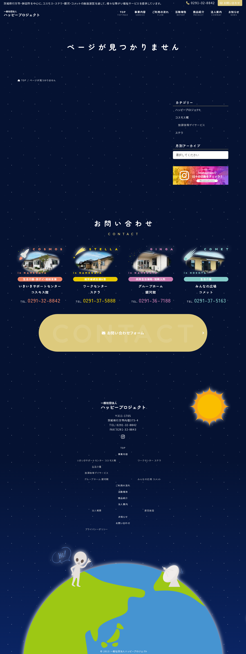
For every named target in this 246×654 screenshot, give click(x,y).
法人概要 (97, 510)
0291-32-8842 (40, 300)
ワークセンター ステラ (149, 460)
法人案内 (123, 504)
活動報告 (123, 491)
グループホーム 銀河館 (96, 479)
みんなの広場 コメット (149, 479)
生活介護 (97, 466)
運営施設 (149, 510)
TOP (123, 447)
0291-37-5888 (96, 300)
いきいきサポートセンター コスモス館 (96, 460)
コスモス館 (182, 117)
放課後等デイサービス (191, 125)
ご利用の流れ (123, 485)
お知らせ (123, 516)
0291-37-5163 (206, 300)
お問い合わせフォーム (125, 332)
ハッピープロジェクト (188, 110)
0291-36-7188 (151, 300)
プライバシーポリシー (96, 529)
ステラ (179, 133)
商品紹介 (123, 498)
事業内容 (123, 454)
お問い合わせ (232, 3)
